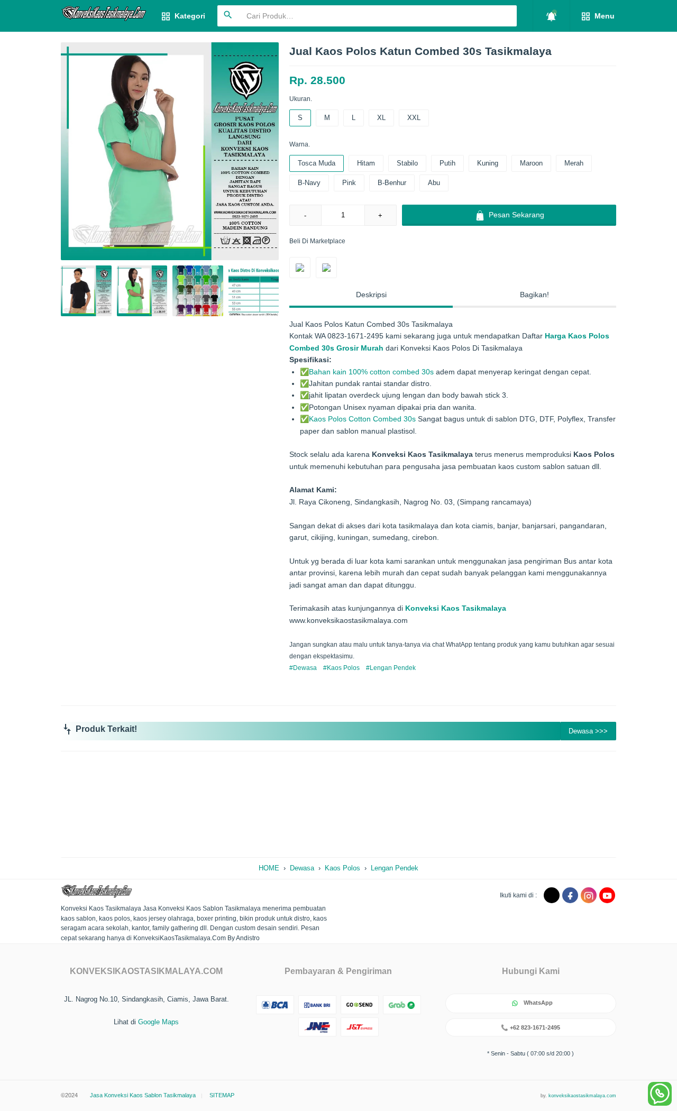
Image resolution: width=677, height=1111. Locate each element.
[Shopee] (326, 267)
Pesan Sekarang (515, 214)
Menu (603, 16)
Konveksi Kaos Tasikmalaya (455, 608)
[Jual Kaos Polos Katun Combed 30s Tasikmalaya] (170, 151)
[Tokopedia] (299, 267)
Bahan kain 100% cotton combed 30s (371, 372)
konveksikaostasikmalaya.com (582, 1095)
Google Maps (158, 1022)
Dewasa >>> (588, 731)
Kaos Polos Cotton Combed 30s (362, 419)
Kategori (188, 16)
